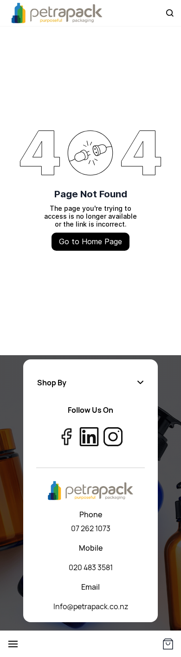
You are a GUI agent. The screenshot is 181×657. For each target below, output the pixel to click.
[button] (90, 383)
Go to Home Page (90, 241)
